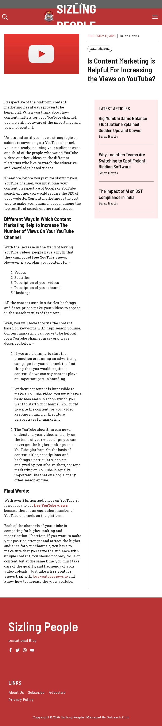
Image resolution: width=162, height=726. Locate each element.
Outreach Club (118, 717)
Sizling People (76, 17)
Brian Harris (129, 36)
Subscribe (36, 692)
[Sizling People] (49, 16)
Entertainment (99, 48)
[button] (5, 16)
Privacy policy (21, 699)
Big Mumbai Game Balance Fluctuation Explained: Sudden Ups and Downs (123, 124)
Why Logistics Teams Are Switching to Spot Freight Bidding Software (122, 160)
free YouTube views (51, 505)
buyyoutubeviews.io (50, 576)
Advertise (57, 692)
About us (16, 692)
